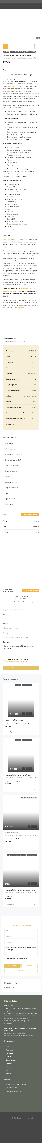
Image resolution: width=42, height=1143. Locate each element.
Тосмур (8, 1067)
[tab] (5, 46)
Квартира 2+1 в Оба (12, 833)
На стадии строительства (17, 51)
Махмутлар (9, 1050)
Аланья (8, 1046)
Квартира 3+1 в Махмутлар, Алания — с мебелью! (23, 890)
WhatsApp (30, 602)
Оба (7, 1070)
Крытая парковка (11, 482)
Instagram (24, 289)
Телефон (6, 624)
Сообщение (7, 642)
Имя (4, 614)
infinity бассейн (10, 449)
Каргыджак (9, 1053)
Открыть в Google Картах (30, 514)
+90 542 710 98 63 (20, 599)
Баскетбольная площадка (13, 454)
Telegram (12, 291)
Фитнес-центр (9, 504)
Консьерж (8, 477)
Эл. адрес (6, 633)
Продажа (6, 51)
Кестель (8, 1057)
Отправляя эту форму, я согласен (17, 660)
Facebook (32, 289)
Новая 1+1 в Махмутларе (14, 720)
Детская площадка (11, 465)
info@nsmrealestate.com (14, 1091)
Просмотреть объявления (30, 590)
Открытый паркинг (11, 488)
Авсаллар (11, 86)
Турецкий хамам (10, 499)
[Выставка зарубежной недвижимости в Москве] (9, 1101)
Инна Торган (10, 732)
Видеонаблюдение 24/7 (13, 460)
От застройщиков (30, 51)
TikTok (19, 291)
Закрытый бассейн (11, 471)
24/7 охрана (9, 443)
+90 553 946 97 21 (18, 602)
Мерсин (8, 1073)
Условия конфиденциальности (16, 661)
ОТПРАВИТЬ (12, 966)
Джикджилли (10, 1060)
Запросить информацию (21, 668)
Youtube (6, 291)
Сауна (7, 493)
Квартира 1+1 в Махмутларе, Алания (18, 775)
